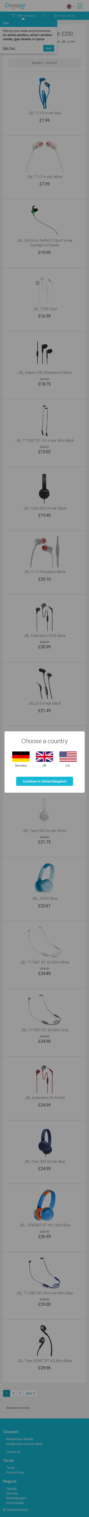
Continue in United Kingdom (44, 781)
